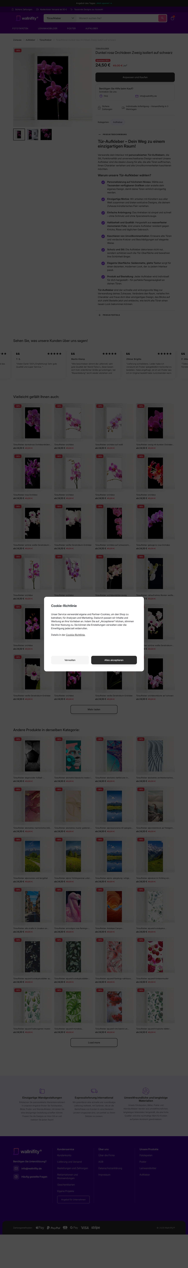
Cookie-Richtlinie (75, 634)
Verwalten (69, 660)
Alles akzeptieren (114, 660)
